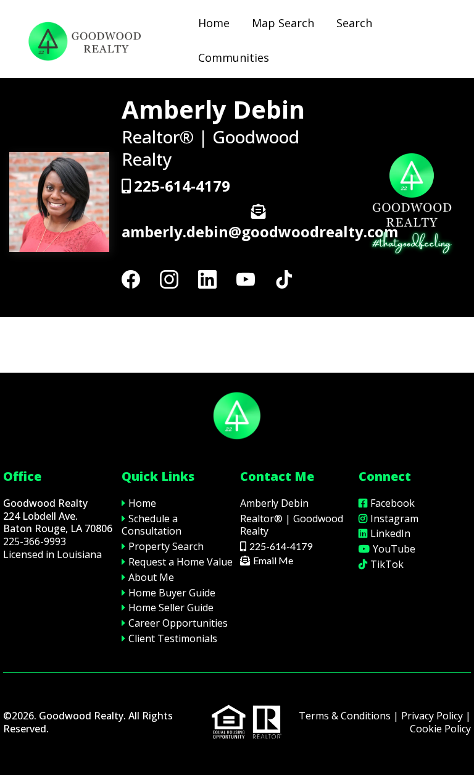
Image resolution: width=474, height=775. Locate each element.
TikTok (387, 564)
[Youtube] (246, 279)
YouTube (394, 549)
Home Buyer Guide (171, 592)
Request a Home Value (180, 562)
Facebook (392, 503)
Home (214, 22)
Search (354, 22)
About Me (151, 577)
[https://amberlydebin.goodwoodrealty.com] (83, 40)
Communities (233, 57)
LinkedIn (390, 533)
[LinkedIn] (207, 279)
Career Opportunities (178, 623)
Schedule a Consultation (151, 525)
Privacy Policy (432, 715)
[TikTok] (284, 279)
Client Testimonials (172, 638)
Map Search (283, 22)
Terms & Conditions (345, 715)
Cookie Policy (440, 728)
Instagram (394, 518)
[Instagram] (169, 279)
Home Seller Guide (171, 607)
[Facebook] (131, 279)
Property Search (166, 546)
